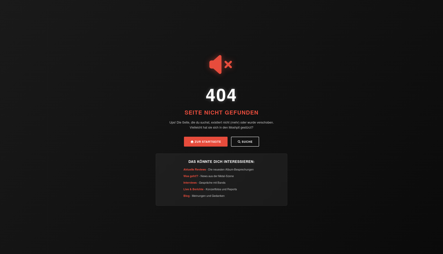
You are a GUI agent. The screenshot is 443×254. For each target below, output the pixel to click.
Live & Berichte (193, 189)
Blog (186, 196)
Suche (247, 142)
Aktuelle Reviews (194, 169)
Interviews (190, 183)
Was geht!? (190, 176)
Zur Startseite (207, 142)
